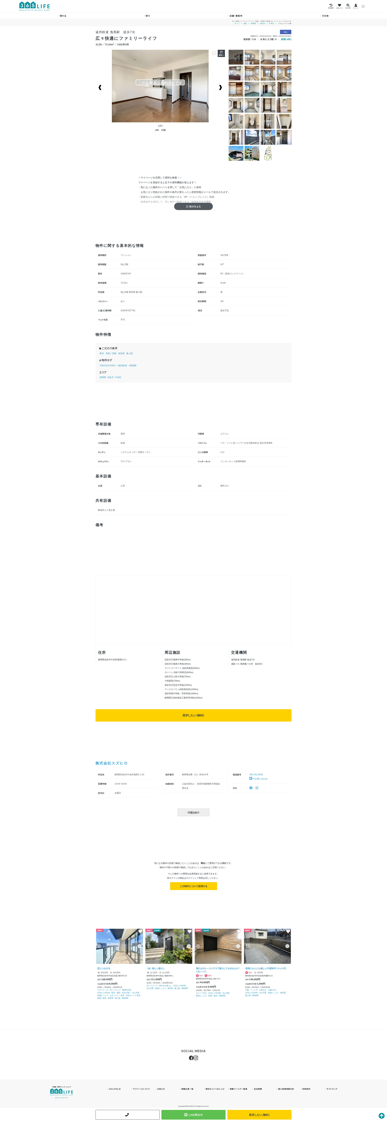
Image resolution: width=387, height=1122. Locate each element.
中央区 (271, 23)
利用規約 (306, 1089)
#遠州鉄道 (122, 365)
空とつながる (103, 968)
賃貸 (245, 23)
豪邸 (118, 993)
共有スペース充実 (133, 995)
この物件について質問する (193, 886)
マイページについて (141, 1089)
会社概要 (258, 1089)
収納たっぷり (102, 995)
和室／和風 (111, 353)
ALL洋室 (135, 993)
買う (148, 15)
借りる (63, 15)
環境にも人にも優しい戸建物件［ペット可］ (265, 968)
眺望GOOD (126, 990)
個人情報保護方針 (286, 1089)
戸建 (247, 990)
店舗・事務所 (236, 15)
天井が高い (126, 993)
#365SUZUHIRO (108, 365)
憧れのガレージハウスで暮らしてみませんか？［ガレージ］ (218, 970)
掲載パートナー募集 (238, 1089)
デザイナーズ (102, 990)
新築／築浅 (101, 998)
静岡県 (253, 23)
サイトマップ (332, 1089)
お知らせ (161, 1089)
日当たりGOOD (103, 993)
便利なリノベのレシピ (215, 1089)
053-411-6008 (256, 774)
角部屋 (121, 353)
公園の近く (272, 990)
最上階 (129, 353)
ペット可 (254, 990)
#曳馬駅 (133, 365)
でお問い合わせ (260, 779)
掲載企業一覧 (187, 1089)
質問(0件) (286, 39)
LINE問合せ (196, 1115)
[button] (139, 946)
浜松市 (262, 23)
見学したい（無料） (193, 715)
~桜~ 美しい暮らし (156, 968)
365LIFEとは (115, 1089)
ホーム (236, 23)
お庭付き (262, 990)
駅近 (102, 353)
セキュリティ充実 (117, 995)
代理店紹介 (193, 812)
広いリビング (115, 990)
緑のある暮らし (165, 986)
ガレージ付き (201, 993)
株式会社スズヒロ (112, 763)
